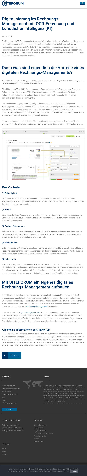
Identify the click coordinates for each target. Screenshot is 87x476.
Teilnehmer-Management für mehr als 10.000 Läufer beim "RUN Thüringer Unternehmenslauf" (64, 390)
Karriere (5, 454)
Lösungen (38, 421)
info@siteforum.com (9, 403)
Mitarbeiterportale (40, 425)
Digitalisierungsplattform (29, 312)
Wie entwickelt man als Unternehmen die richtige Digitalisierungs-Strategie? (64, 397)
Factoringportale (40, 436)
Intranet (36, 439)
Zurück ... (15, 355)
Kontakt (9, 409)
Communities (39, 442)
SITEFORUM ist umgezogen (54, 401)
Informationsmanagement (43, 433)
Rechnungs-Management (36, 307)
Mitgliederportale (40, 431)
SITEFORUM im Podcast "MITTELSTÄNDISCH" (61, 393)
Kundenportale (39, 428)
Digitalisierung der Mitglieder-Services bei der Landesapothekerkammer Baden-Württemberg (64, 386)
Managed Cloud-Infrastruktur (12, 431)
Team (4, 452)
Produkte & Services (11, 421)
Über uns (6, 444)
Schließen (74, 471)
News (4, 449)
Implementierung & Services (12, 428)
